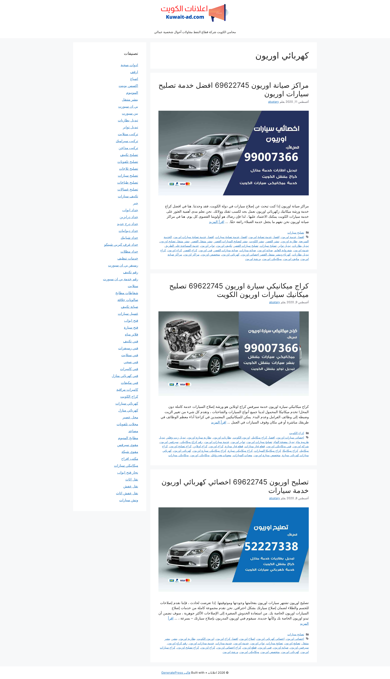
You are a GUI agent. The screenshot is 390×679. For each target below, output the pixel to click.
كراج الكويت (296, 433)
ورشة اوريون (253, 259)
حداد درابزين (129, 217)
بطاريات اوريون (222, 437)
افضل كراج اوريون (227, 638)
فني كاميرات (129, 369)
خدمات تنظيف (127, 258)
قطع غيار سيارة (234, 446)
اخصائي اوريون (295, 638)
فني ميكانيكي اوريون (278, 446)
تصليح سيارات (295, 232)
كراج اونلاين (200, 446)
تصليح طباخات (127, 182)
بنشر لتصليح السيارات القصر (231, 241)
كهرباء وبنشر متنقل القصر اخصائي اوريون (266, 254)
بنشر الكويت (256, 241)
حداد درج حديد (127, 224)
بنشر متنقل (130, 99)
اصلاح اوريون (247, 638)
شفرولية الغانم (283, 250)
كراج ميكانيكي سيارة (240, 450)
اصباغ (134, 79)
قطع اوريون (250, 647)
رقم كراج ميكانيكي (191, 442)
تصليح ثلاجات (128, 169)
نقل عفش (130, 486)
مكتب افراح (129, 459)
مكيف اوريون (291, 259)
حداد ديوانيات (128, 231)
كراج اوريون (175, 250)
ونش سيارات (128, 500)
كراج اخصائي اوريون (229, 647)
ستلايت (133, 286)
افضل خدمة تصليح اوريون (264, 237)
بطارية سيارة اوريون (199, 437)
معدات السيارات (242, 455)
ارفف (134, 72)
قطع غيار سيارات (255, 446)
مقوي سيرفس (127, 445)
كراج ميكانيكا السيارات (267, 450)
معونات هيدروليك (221, 455)
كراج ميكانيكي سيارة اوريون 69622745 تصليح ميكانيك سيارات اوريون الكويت (239, 290)
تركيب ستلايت (128, 134)
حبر (135, 203)
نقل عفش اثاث (127, 493)
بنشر (175, 638)
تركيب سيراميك (127, 141)
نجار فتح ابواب (127, 472)
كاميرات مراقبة (127, 390)
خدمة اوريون (301, 250)
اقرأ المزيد (216, 222)
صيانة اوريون (265, 250)
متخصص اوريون (210, 254)
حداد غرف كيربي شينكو (121, 245)
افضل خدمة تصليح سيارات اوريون (193, 237)
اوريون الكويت (241, 437)
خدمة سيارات (224, 643)
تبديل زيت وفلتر (176, 437)
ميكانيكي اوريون (272, 259)
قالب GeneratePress (175, 673)
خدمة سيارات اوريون (216, 442)
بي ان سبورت (128, 106)
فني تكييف (130, 341)
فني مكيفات (129, 383)
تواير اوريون (207, 245)
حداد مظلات (129, 251)
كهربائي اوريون (230, 254)
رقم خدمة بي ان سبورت (120, 279)
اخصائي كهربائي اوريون (271, 638)
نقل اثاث (131, 479)
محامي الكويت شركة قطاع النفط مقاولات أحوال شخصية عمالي (195, 32)
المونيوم (132, 93)
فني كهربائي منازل (125, 376)
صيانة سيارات (248, 250)
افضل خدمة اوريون (292, 237)
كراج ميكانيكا (290, 450)
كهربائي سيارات (126, 403)
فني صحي (131, 362)
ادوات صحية (129, 65)
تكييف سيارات (128, 196)
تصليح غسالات (127, 189)
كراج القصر (190, 250)
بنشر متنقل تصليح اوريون (175, 241)
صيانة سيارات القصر (226, 250)
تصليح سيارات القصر (246, 245)
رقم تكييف (130, 272)
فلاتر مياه (131, 334)
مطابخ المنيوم (128, 438)
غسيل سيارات (128, 314)
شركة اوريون (301, 446)
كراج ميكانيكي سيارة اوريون (209, 450)
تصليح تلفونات (127, 162)
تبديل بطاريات (300, 245)
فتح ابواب (131, 320)
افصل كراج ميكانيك (263, 437)
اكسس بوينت (128, 86)
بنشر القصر (273, 241)
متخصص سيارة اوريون (267, 455)
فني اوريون (205, 250)
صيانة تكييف (129, 307)
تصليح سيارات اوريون (259, 442)
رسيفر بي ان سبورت (123, 265)
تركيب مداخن (128, 148)
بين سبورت (130, 113)
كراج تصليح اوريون (180, 446)
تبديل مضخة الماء (284, 442)
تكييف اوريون (224, 245)
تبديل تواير (284, 245)
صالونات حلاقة (127, 300)
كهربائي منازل (128, 410)
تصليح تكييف (129, 155)
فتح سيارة (131, 327)
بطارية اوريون (289, 241)
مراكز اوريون (191, 254)
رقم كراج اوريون (177, 643)
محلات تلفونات (127, 424)
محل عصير (130, 417)
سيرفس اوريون (169, 442)
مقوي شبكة (129, 452)
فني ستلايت (129, 355)
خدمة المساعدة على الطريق (182, 245)
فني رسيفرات (128, 348)
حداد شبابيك (129, 238)
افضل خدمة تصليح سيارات (231, 237)
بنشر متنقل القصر (202, 241)
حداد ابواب (130, 210)
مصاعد (133, 431)
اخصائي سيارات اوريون (290, 437)
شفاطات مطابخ (126, 293)
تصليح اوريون (292, 643)
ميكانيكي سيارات (178, 455)
